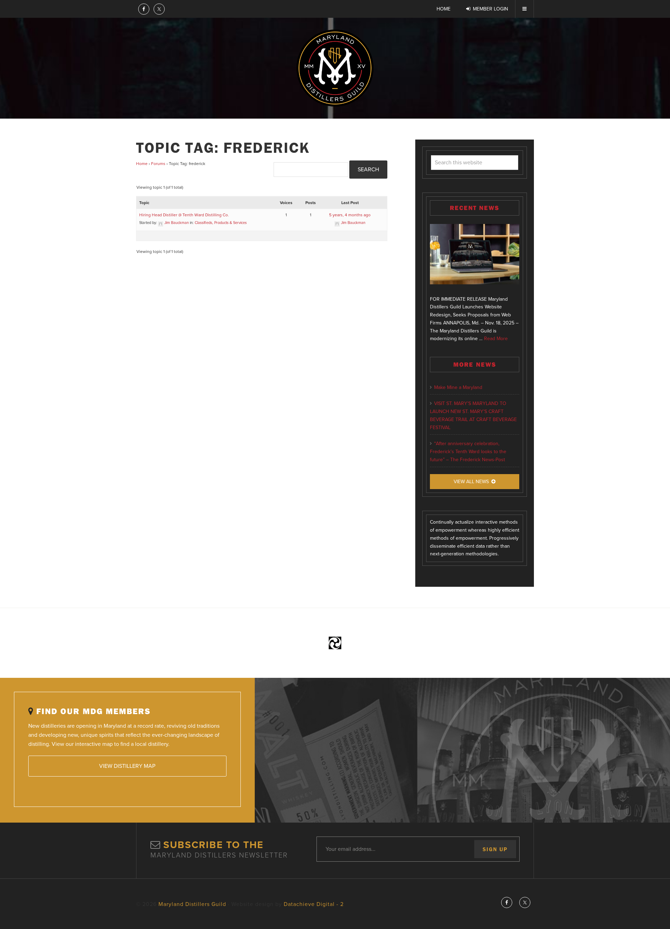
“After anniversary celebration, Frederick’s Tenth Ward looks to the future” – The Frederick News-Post (468, 452)
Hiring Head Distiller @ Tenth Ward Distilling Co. (184, 214)
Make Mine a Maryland (458, 387)
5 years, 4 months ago (350, 214)
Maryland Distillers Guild (335, 68)
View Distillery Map (127, 766)
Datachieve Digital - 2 (314, 904)
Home (142, 163)
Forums (158, 163)
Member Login (490, 9)
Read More (496, 339)
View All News (471, 482)
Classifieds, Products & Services (221, 222)
